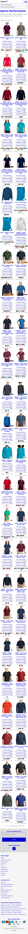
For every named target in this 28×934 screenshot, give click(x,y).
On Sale (3, 875)
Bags (19, 912)
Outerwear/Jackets (6, 911)
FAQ (2, 888)
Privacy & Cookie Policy (7, 896)
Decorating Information (7, 884)
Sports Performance (20, 909)
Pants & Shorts (5, 909)
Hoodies (3, 907)
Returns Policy (5, 892)
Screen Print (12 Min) (7, 47)
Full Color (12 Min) (7, 41)
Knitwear (12, 909)
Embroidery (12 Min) (7, 44)
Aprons (15, 912)
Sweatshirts (19, 905)
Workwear (4, 912)
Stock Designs (4, 871)
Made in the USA (5, 905)
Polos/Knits (16, 907)
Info (2, 865)
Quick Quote (4, 869)
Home (2, 858)
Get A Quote (4, 862)
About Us (3, 882)
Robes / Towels (5, 914)
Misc (11, 914)
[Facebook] (14, 848)
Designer (3, 873)
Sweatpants (9, 907)
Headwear (10, 912)
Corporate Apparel (16, 911)
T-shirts (13, 905)
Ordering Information (6, 886)
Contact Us (4, 867)
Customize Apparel (6, 860)
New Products (21, 914)
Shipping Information (6, 890)
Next (12, 826)
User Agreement (5, 897)
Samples (3, 864)
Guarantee (4, 894)
